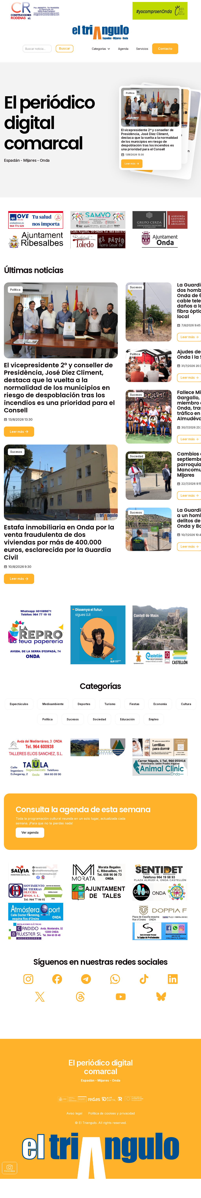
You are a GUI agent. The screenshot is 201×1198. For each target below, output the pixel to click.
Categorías (99, 48)
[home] (100, 32)
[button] (101, 48)
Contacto (165, 49)
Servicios (142, 48)
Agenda (123, 48)
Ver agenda (29, 832)
